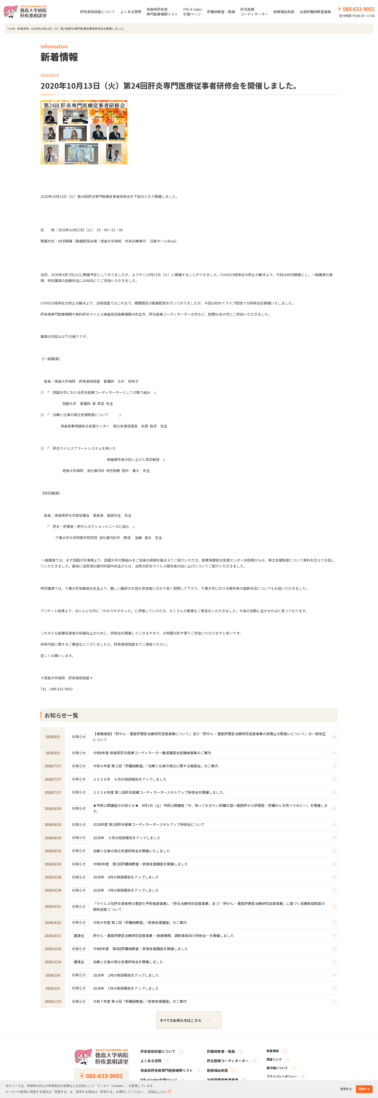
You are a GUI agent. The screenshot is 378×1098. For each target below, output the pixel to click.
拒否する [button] (346, 1089)
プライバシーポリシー (281, 1076)
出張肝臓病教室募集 (315, 11)
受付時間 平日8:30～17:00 (357, 11)
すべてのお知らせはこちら (180, 1020)
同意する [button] (364, 1089)
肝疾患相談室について (97, 11)
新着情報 (23, 28)
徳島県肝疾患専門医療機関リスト (162, 12)
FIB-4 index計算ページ (192, 12)
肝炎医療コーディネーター (254, 12)
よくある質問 (130, 11)
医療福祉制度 (283, 11)
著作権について (277, 1067)
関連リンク (274, 1059)
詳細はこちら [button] (157, 1091)
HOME (11, 28)
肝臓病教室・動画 (221, 11)
